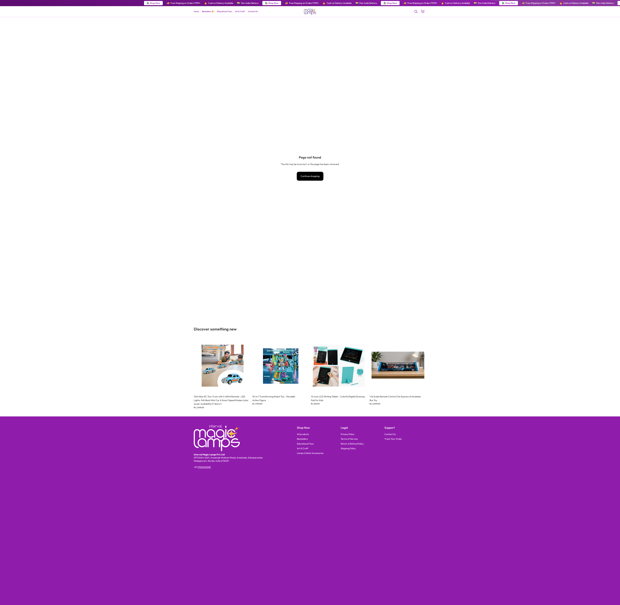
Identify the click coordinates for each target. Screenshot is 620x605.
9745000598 (204, 467)
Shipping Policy (348, 448)
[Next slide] (245, 365)
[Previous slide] (198, 365)
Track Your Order (393, 438)
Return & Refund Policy (352, 443)
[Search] (415, 11)
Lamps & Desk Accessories (310, 453)
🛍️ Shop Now (153, 3)
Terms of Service (349, 438)
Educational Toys (305, 443)
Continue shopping (310, 176)
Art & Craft (302, 448)
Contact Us (390, 434)
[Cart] (422, 11)
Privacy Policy (347, 434)
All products (303, 434)
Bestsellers (302, 438)
